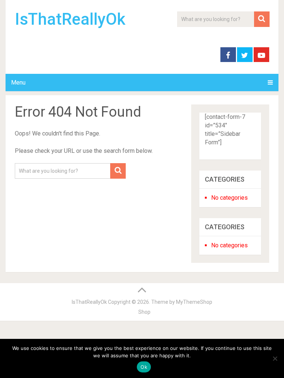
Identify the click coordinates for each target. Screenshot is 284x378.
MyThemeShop (194, 302)
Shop (144, 312)
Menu (18, 82)
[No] (274, 358)
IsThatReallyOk (70, 19)
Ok (144, 367)
